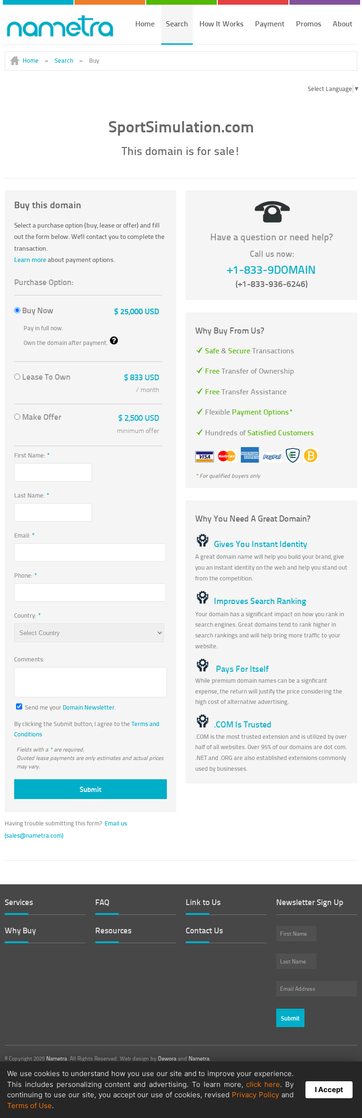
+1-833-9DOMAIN (271, 269)
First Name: (32, 455)
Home (145, 23)
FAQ (102, 901)
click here (263, 1084)
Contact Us (204, 930)
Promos (308, 23)
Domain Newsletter (89, 707)
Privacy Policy (255, 1094)
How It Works (221, 23)
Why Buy (20, 930)
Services (19, 901)
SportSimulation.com (181, 126)
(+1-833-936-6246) (272, 283)
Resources (113, 930)
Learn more (30, 259)
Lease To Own (89, 378)
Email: (24, 535)
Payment (270, 23)
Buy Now (89, 310)
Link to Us (203, 901)
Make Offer (89, 419)
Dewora (167, 1058)
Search (177, 23)
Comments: (29, 659)
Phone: (25, 575)
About (343, 23)
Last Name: (31, 495)
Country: (27, 615)
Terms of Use (29, 1105)
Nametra (56, 1058)
